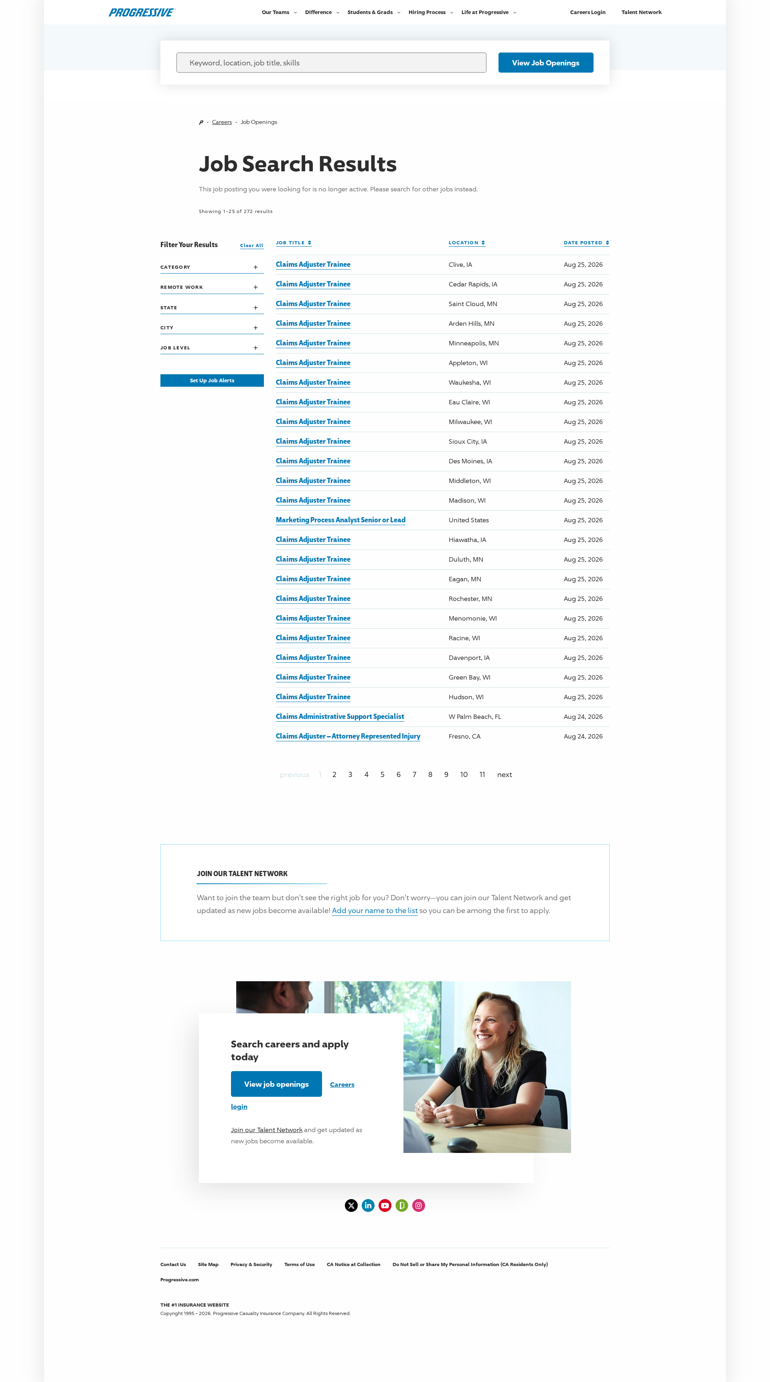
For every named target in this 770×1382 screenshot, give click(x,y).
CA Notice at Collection (354, 1264)
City (166, 328)
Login (588, 12)
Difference (318, 12)
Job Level (175, 348)
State (168, 307)
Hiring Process (427, 12)
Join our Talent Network (266, 1130)
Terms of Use (299, 1264)
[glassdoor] (401, 1205)
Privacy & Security (251, 1264)
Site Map (208, 1264)
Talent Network (642, 12)
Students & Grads (370, 12)
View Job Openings (546, 62)
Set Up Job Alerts (212, 380)
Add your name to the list (375, 910)
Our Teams (275, 12)
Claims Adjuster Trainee (313, 264)
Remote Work (181, 287)
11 (482, 774)
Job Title (292, 242)
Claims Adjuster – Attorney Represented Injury (348, 735)
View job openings (276, 1084)
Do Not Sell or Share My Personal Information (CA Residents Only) (470, 1264)
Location (465, 242)
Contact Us (173, 1264)
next (504, 774)
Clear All (251, 245)
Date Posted (585, 242)
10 (464, 774)
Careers (222, 121)
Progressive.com (179, 1279)
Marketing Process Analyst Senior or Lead (340, 519)
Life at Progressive (485, 12)
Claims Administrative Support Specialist (340, 716)
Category (175, 267)
